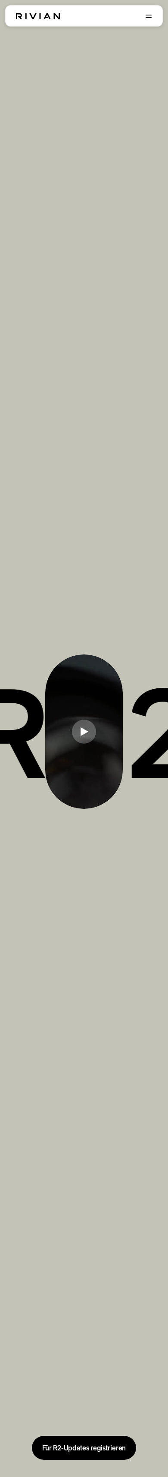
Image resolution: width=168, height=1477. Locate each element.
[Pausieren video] (84, 732)
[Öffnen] (149, 16)
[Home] (38, 16)
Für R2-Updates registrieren (84, 1448)
